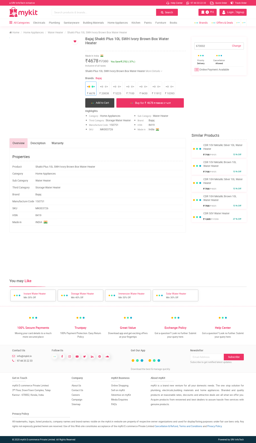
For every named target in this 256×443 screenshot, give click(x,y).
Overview (19, 143)
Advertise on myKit (121, 395)
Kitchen (136, 22)
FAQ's (114, 404)
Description (38, 143)
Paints (148, 22)
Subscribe (234, 357)
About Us (76, 385)
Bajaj (99, 78)
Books (173, 22)
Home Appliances (118, 22)
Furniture (160, 22)
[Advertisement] (97, 247)
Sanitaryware (71, 22)
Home (15, 32)
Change (236, 45)
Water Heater (55, 32)
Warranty (58, 143)
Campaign (77, 399)
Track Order (240, 2)
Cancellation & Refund (166, 426)
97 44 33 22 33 (198, 2)
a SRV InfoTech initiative (22, 2)
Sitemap (76, 404)
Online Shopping (119, 385)
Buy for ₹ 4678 (152, 103)
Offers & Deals (224, 22)
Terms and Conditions (190, 426)
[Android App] (238, 22)
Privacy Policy (214, 426)
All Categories (22, 22)
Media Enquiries (119, 399)
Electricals (39, 22)
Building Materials (93, 22)
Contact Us (77, 390)
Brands (203, 22)
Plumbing (54, 22)
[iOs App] (244, 22)
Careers (76, 395)
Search (168, 12)
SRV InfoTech (237, 439)
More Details (153, 71)
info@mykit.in (24, 356)
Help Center (176, 2)
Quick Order (221, 2)
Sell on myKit (118, 390)
